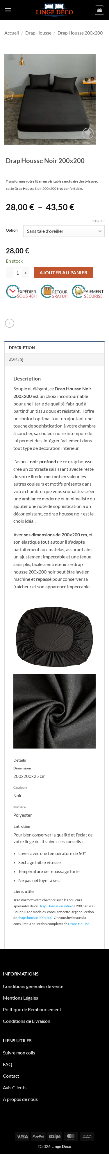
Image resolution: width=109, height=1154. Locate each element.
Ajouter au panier (63, 272)
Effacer (98, 221)
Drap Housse (38, 32)
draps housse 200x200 (35, 917)
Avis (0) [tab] (16, 360)
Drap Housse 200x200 (80, 32)
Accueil (11, 32)
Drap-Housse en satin (54, 906)
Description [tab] (22, 347)
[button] (7, 10)
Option (11, 230)
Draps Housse (78, 924)
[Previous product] (9, 323)
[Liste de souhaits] (88, 133)
